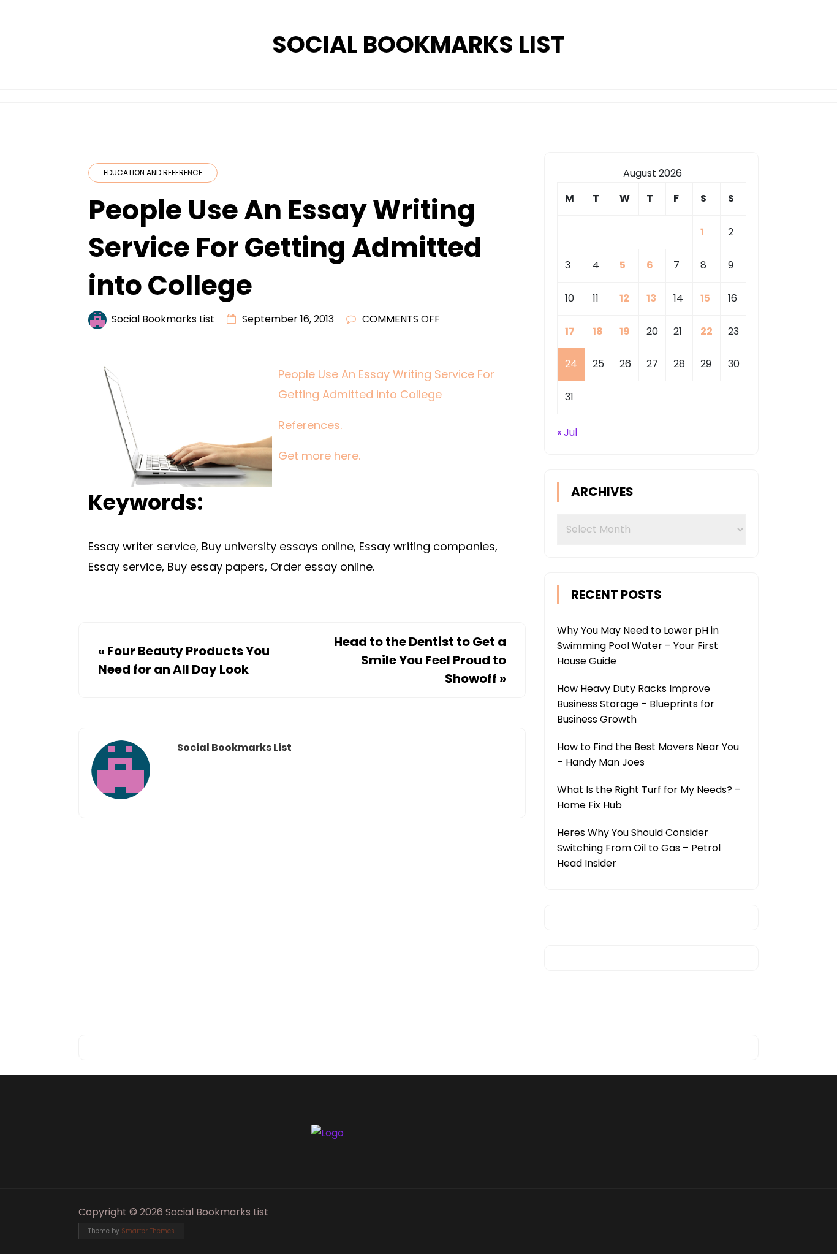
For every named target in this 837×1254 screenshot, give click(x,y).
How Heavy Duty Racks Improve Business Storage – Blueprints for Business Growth (635, 704)
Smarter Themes (148, 1231)
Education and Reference (153, 172)
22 (706, 331)
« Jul (567, 432)
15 (705, 298)
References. (310, 425)
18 (598, 331)
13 (651, 298)
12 (624, 298)
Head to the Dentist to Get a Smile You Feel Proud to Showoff (420, 660)
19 (624, 331)
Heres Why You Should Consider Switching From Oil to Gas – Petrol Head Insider (639, 848)
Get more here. (319, 455)
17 (570, 331)
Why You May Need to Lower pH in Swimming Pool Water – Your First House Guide (638, 645)
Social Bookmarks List (418, 44)
